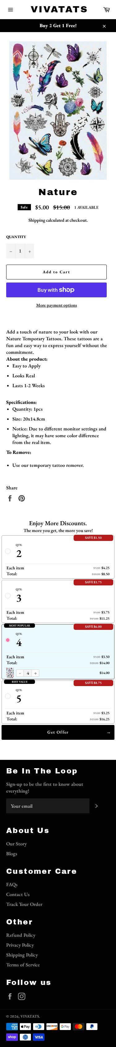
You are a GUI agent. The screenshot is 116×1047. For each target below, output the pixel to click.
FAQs (12, 884)
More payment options (56, 305)
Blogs (11, 853)
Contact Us (18, 894)
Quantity (16, 236)
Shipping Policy (22, 955)
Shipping (36, 220)
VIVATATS (58, 9)
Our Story (16, 843)
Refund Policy (20, 935)
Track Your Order (24, 904)
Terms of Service (23, 964)
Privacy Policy (20, 945)
